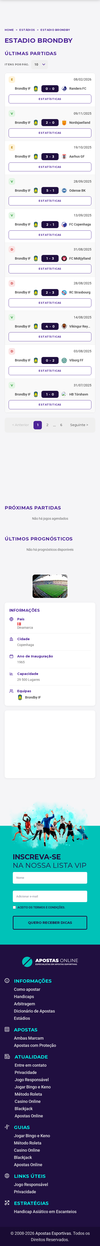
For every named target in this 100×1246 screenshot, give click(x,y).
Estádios (22, 1018)
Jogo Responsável (32, 1079)
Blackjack (24, 1108)
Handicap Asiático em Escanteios (45, 1211)
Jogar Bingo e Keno (33, 1086)
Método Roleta (28, 1094)
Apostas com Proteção (35, 1045)
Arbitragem (24, 1003)
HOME (9, 30)
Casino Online (28, 1101)
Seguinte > (79, 425)
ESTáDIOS (27, 30)
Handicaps (24, 996)
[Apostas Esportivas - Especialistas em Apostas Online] (50, 962)
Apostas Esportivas (53, 1233)
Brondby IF (33, 697)
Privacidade (26, 1072)
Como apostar (27, 989)
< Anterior (20, 425)
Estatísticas (50, 99)
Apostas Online (29, 1115)
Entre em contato (31, 1065)
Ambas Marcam (29, 1038)
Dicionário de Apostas (34, 1011)
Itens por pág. (17, 64)
